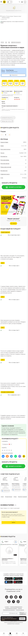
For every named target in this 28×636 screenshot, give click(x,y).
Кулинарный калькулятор (7, 117)
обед (15, 496)
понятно (22, 618)
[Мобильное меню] (1, 2)
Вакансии (20, 608)
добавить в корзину (15, 187)
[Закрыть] (25, 612)
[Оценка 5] (11, 450)
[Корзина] (22, 2)
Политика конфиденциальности (16, 606)
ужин (2, 496)
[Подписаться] (15, 541)
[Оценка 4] (9, 450)
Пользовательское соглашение (11, 608)
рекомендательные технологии (9, 618)
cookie (3, 619)
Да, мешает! (13, 223)
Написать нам (14, 613)
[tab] (4, 634)
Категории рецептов (20, 609)
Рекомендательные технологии (9, 609)
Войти (13, 522)
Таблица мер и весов (6, 121)
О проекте (7, 606)
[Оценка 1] (2, 450)
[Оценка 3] (7, 450)
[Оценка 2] (5, 450)
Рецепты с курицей (22, 496)
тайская (3, 103)
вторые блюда (8, 496)
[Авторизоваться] (25, 2)
